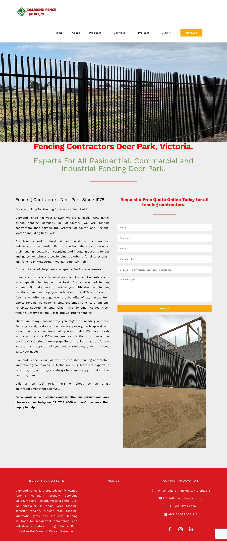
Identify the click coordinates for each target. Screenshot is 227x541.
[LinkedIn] (191, 529)
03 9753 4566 (63, 402)
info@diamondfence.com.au (182, 498)
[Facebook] (170, 529)
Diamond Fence (26, 217)
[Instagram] (180, 529)
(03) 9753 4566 (52, 383)
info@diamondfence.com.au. (40, 388)
